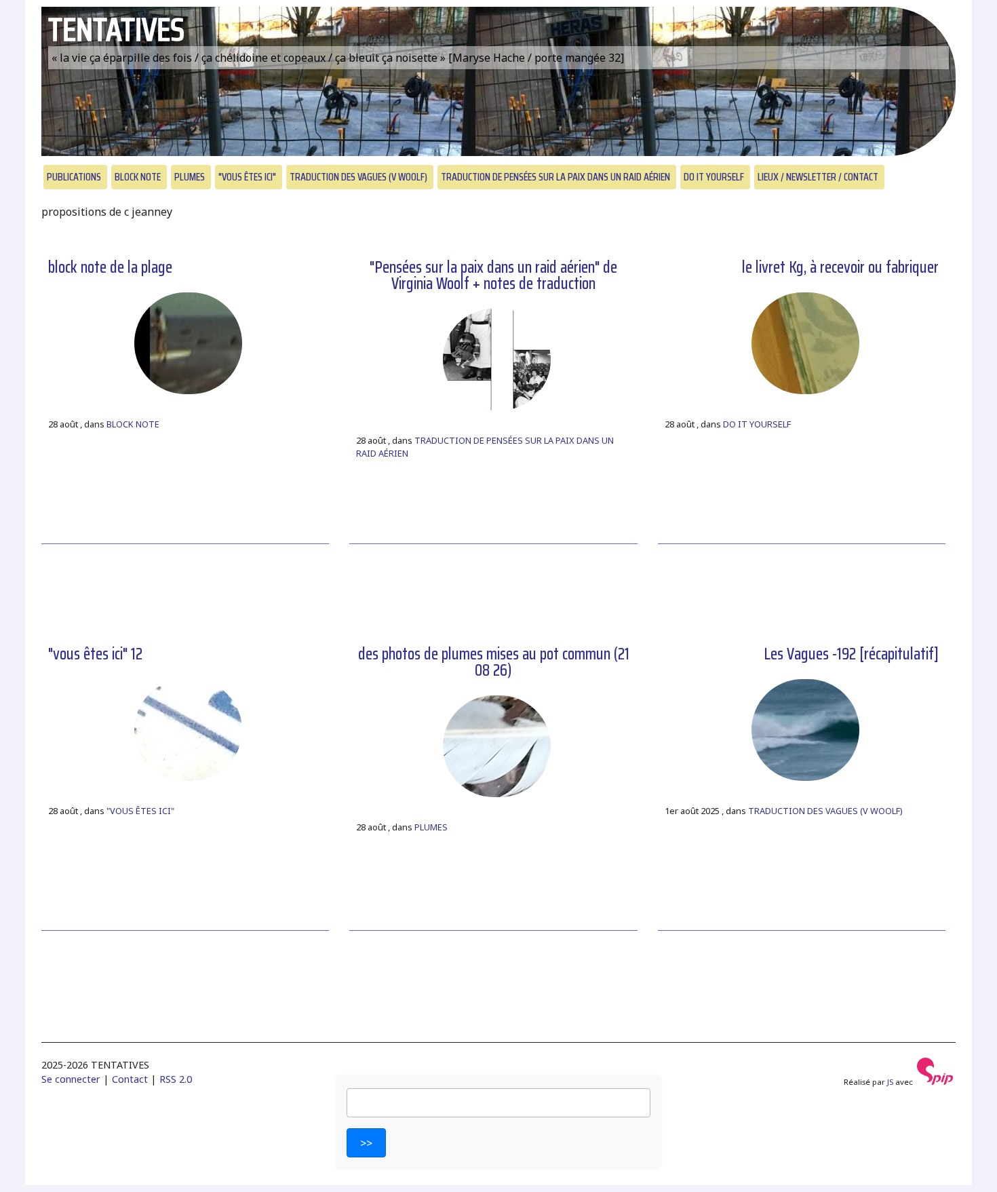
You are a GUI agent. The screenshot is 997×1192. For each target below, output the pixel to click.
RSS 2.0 (175, 1079)
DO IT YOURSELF (714, 176)
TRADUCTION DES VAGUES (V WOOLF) (358, 176)
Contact (130, 1079)
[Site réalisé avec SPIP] (935, 1082)
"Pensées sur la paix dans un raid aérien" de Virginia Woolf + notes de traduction (493, 275)
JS (890, 1082)
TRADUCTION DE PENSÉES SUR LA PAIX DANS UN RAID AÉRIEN (555, 176)
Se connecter (70, 1079)
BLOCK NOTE (138, 176)
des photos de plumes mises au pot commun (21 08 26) (493, 662)
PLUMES (189, 176)
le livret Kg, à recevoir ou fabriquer (840, 267)
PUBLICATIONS (74, 176)
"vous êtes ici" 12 (95, 654)
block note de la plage (110, 267)
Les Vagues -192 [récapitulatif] (851, 654)
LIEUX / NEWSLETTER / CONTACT (818, 176)
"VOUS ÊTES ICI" (247, 176)
